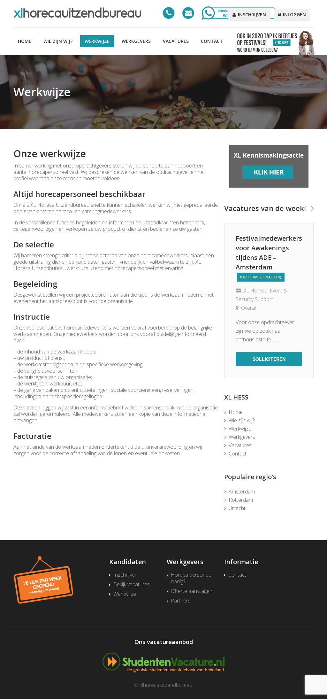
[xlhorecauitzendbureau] (77, 12)
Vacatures (176, 41)
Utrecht (237, 508)
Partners (181, 600)
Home (24, 41)
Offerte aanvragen (191, 591)
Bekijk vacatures (131, 584)
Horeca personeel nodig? (191, 578)
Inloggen (294, 15)
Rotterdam (241, 499)
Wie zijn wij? (57, 41)
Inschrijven (251, 15)
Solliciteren (269, 359)
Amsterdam (242, 491)
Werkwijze (97, 41)
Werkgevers (136, 41)
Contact (212, 41)
